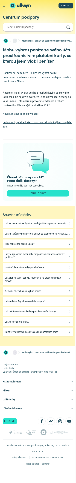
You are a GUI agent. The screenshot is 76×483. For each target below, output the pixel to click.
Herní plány (8, 368)
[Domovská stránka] (5, 40)
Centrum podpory (21, 17)
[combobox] (35, 27)
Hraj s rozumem (10, 364)
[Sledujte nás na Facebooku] (42, 421)
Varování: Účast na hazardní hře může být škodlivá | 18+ (30, 371)
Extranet (46, 463)
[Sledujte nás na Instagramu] (60, 421)
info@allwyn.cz (19, 457)
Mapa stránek (32, 463)
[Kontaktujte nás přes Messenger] (51, 421)
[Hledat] (68, 27)
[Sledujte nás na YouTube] (69, 421)
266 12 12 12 (38, 451)
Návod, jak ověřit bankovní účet (21, 114)
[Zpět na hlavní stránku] (13, 5)
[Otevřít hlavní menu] (4, 5)
